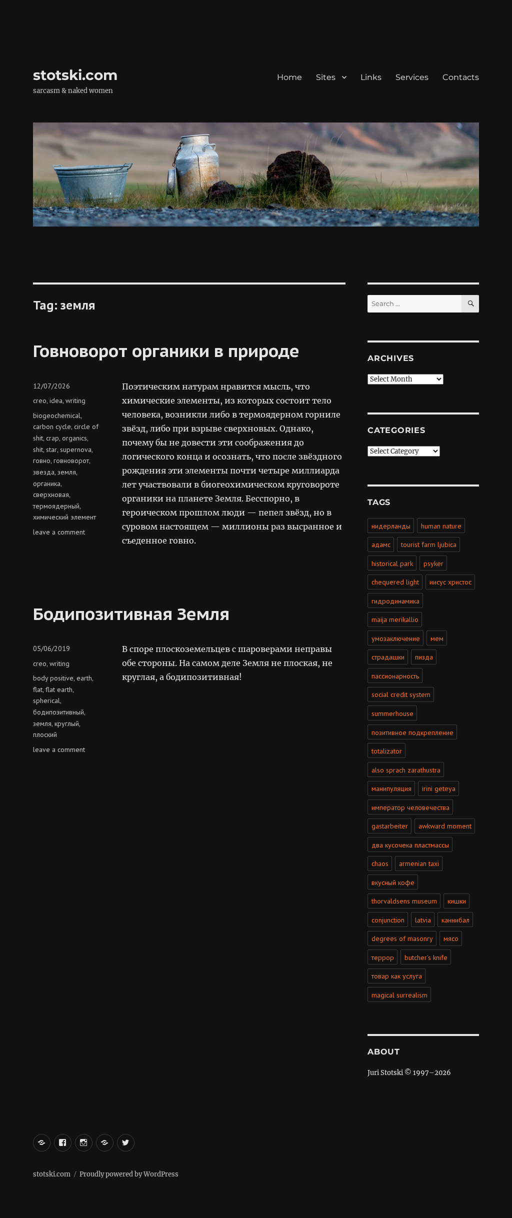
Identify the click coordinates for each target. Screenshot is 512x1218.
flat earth (59, 689)
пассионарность (395, 676)
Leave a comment (59, 532)
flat (37, 689)
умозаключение (396, 638)
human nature (441, 526)
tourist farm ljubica (428, 544)
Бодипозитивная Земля (131, 613)
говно (41, 460)
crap (52, 438)
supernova (76, 449)
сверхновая (51, 494)
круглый (66, 723)
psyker (434, 563)
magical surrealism (400, 995)
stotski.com (75, 75)
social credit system (401, 694)
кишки (457, 901)
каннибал (456, 920)
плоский (45, 734)
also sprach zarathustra (406, 770)
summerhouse (393, 713)
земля (67, 472)
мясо (451, 938)
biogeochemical (56, 415)
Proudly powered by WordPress (129, 1174)
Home (289, 77)
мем (437, 638)
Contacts (460, 77)
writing (76, 400)
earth (84, 678)
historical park (392, 563)
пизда (424, 657)
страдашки (388, 657)
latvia (423, 920)
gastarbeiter (390, 826)
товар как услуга (397, 976)
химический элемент (64, 517)
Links (371, 77)
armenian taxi (419, 863)
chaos (380, 863)
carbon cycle (52, 426)
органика (46, 483)
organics (74, 438)
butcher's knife (426, 957)
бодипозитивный (58, 712)
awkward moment (445, 826)
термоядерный (56, 506)
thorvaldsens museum (404, 901)
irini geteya (439, 788)
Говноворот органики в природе (166, 351)
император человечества (411, 807)
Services (412, 77)
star (51, 449)
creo (39, 400)
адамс (381, 544)
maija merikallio (395, 619)
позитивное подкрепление (413, 732)
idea (56, 400)
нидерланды (391, 526)
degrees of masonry (402, 938)
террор (383, 957)
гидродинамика (396, 601)
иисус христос (451, 582)
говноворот (71, 460)
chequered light (395, 582)
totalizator (387, 751)
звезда (43, 472)
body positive (53, 678)
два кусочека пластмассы (410, 845)
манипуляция (392, 788)
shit (38, 449)
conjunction (388, 920)
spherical (46, 700)
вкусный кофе (393, 882)
